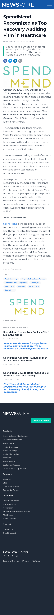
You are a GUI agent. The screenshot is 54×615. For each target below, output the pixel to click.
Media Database (10, 447)
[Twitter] (8, 556)
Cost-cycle (35, 283)
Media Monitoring (11, 454)
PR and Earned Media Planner (17, 511)
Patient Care (34, 286)
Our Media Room (11, 490)
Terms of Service (11, 561)
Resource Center (11, 501)
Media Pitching (10, 450)
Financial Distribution (12, 440)
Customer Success (11, 465)
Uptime (36, 561)
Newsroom (8, 508)
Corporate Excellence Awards (33, 279)
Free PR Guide (41, 420)
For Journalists (9, 504)
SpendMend (10, 224)
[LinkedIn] (12, 556)
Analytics (7, 458)
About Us (7, 479)
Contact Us (8, 529)
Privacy (26, 561)
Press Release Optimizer (14, 468)
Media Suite (8, 443)
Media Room (9, 461)
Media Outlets (9, 518)
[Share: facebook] (5, 61)
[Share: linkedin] (15, 61)
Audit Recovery (11, 279)
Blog (5, 483)
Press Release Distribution (15, 436)
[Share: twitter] (10, 61)
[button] (49, 4)
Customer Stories (11, 486)
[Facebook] (4, 556)
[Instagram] (16, 556)
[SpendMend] (27, 87)
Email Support (9, 533)
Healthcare (9, 286)
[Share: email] (20, 61)
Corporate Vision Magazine (16, 283)
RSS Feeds (8, 515)
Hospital (21, 286)
